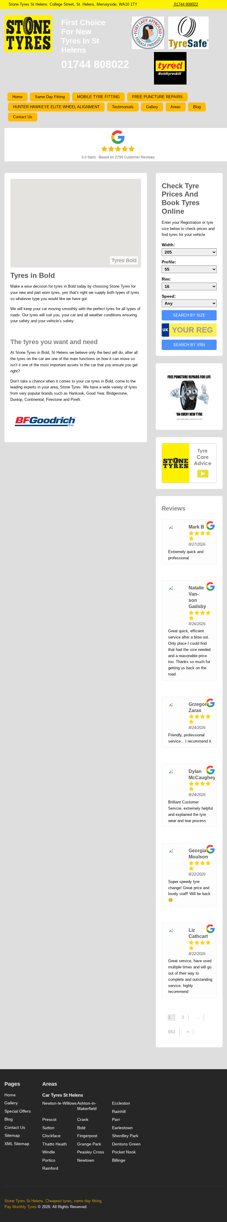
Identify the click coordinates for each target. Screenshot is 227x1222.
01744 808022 (185, 4)
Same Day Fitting (50, 97)
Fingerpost (87, 1135)
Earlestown (122, 1127)
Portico (48, 1160)
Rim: (166, 279)
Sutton (48, 1127)
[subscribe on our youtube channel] (220, 4)
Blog (197, 107)
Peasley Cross (90, 1152)
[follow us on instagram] (202, 4)
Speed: (169, 296)
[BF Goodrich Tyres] (45, 421)
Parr (116, 1119)
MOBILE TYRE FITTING (98, 97)
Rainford (50, 1168)
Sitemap (12, 1135)
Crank (82, 1119)
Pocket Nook (124, 1152)
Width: (168, 244)
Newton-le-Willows (59, 1103)
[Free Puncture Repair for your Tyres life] (189, 396)
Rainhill (119, 1111)
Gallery (152, 107)
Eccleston (121, 1103)
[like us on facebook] (208, 4)
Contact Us (22, 117)
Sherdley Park (125, 1135)
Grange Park (89, 1144)
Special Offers (17, 1111)
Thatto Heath (54, 1144)
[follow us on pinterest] (214, 4)
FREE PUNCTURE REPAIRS (157, 97)
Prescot (49, 1119)
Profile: (169, 262)
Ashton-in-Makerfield (87, 1106)
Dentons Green (126, 1144)
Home (17, 97)
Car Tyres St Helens (62, 1095)
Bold (81, 1127)
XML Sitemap (16, 1143)
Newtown (85, 1160)
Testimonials (123, 107)
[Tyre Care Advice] (189, 463)
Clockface (51, 1135)
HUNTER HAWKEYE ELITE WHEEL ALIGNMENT (56, 107)
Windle (48, 1152)
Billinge (118, 1160)
